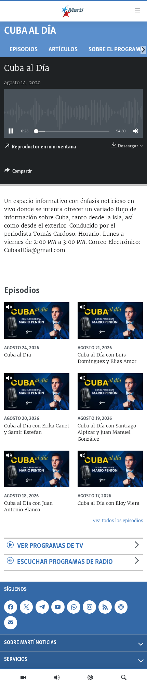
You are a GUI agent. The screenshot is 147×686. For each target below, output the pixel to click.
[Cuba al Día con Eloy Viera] (110, 469)
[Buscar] (123, 677)
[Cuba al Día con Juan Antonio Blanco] (36, 469)
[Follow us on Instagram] (89, 606)
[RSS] (104, 606)
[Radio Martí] (56, 677)
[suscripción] (10, 622)
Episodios (24, 50)
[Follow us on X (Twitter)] (26, 606)
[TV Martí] (23, 677)
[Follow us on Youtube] (57, 606)
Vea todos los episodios (118, 521)
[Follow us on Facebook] (10, 606)
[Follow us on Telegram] (42, 606)
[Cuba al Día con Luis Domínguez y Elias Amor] (110, 320)
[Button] (18, 172)
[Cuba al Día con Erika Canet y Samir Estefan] (36, 391)
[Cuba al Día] (36, 320)
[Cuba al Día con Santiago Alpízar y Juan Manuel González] (110, 391)
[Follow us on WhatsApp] (73, 606)
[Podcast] (90, 677)
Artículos (63, 50)
